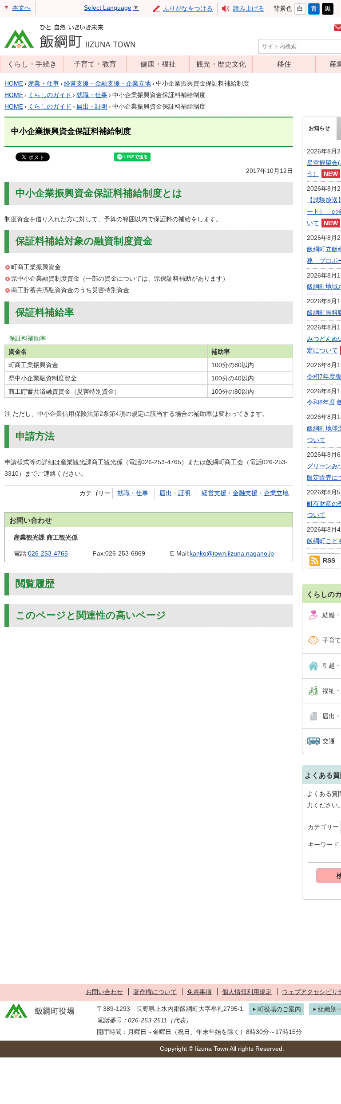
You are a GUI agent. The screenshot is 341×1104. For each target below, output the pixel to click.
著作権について (155, 991)
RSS (329, 560)
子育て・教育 (95, 64)
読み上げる (248, 8)
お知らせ (319, 128)
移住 (284, 64)
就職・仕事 (91, 94)
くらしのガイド (49, 94)
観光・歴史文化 (221, 64)
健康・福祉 (158, 64)
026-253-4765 (48, 553)
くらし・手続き (32, 64)
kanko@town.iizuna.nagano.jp (232, 553)
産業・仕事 (43, 83)
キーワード (323, 844)
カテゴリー (323, 826)
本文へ (21, 7)
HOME (13, 83)
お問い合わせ (104, 991)
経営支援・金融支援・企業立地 (107, 83)
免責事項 (199, 991)
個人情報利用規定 (247, 991)
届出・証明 (91, 106)
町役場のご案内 (279, 1009)
